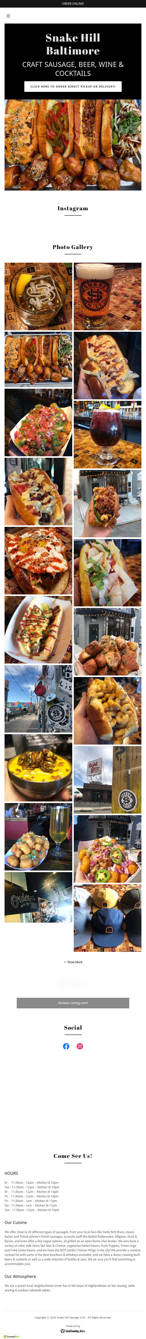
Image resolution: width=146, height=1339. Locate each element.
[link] (73, 53)
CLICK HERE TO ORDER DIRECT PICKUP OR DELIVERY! (73, 86)
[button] (8, 16)
